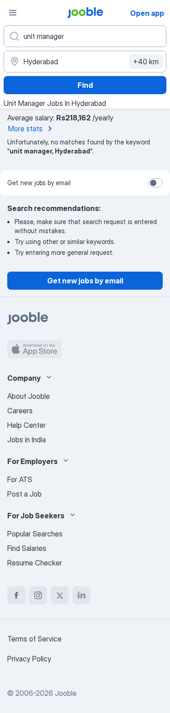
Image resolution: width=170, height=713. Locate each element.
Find (85, 85)
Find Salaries (26, 548)
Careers (20, 410)
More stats (25, 128)
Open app (147, 13)
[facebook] (16, 595)
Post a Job (24, 493)
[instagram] (38, 595)
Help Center (26, 425)
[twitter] (60, 595)
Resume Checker (34, 562)
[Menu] (13, 13)
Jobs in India (26, 439)
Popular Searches (35, 533)
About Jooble (28, 396)
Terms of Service (34, 638)
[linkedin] (82, 595)
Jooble (66, 693)
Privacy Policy (29, 658)
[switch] (155, 182)
